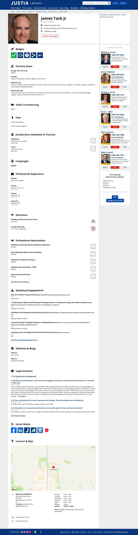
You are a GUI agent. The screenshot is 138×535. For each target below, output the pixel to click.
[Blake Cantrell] (105, 158)
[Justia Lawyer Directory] (20, 3)
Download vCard (21, 521)
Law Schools (53, 8)
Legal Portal (75, 532)
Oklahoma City (52, 11)
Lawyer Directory (21, 11)
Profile (125, 66)
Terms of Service (97, 532)
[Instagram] (30, 532)
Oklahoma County (41, 11)
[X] (38, 532)
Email (115, 66)
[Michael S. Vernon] (105, 58)
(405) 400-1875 (117, 155)
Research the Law (40, 8)
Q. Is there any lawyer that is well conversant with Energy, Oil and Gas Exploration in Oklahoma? (47, 400)
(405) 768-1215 (117, 95)
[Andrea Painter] (105, 138)
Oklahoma (31, 11)
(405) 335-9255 (117, 55)
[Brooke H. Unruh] (105, 98)
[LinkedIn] (21, 532)
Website (14, 353)
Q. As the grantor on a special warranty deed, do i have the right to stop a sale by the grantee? (47, 408)
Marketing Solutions (88, 8)
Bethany (106, 185)
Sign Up (123, 3)
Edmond (106, 183)
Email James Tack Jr (22, 517)
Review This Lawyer (50, 36)
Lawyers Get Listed (115, 200)
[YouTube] (24, 532)
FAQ (115, 197)
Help (89, 532)
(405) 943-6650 (117, 114)
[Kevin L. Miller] (105, 118)
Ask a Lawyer (27, 8)
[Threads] (32, 532)
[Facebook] (27, 532)
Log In (115, 3)
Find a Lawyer (16, 8)
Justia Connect (65, 532)
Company (83, 532)
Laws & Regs (64, 8)
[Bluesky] (35, 532)
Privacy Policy (109, 532)
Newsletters (75, 8)
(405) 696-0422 (117, 74)
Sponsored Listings (115, 47)
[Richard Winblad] (105, 78)
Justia (12, 11)
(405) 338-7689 (117, 135)
